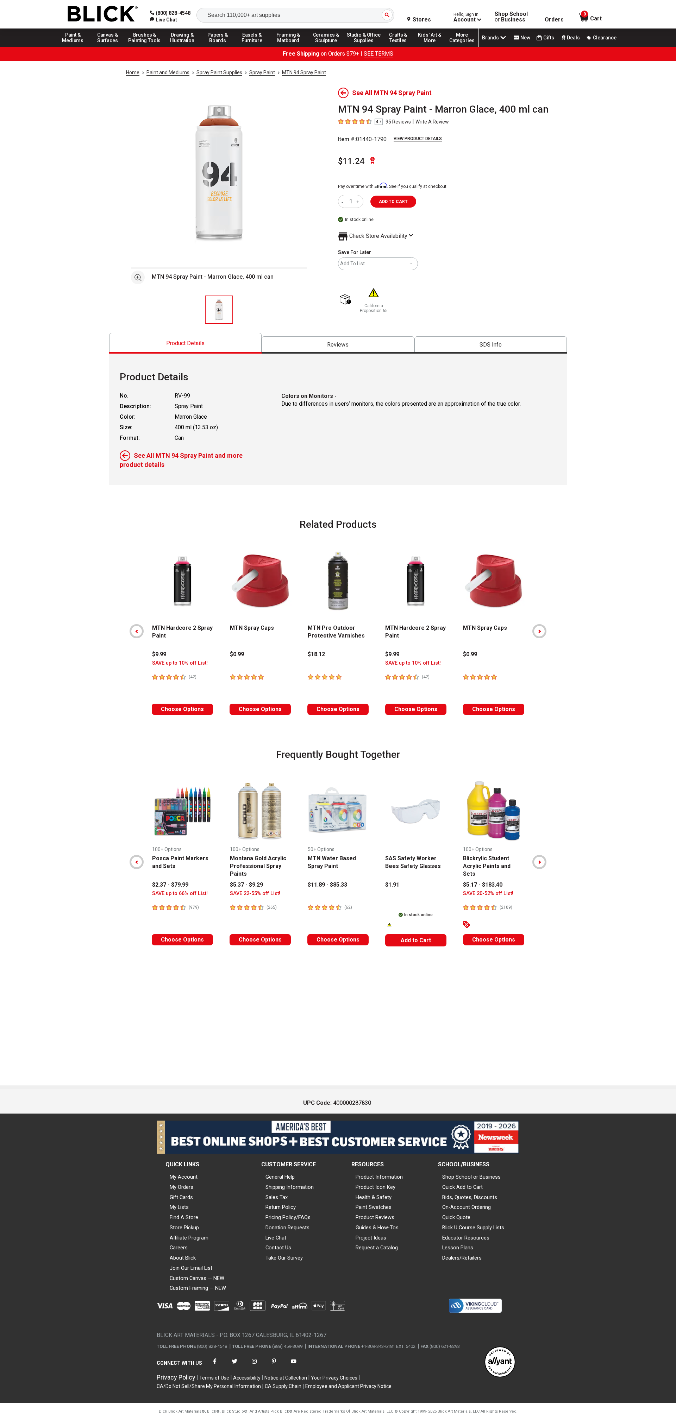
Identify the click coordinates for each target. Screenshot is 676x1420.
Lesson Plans (457, 1247)
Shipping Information (289, 1187)
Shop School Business (511, 17)
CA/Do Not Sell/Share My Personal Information (209, 1386)
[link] (163, 20)
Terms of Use (214, 1378)
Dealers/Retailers (462, 1258)
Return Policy (280, 1207)
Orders (554, 20)
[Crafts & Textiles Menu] (401, 46)
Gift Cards (181, 1197)
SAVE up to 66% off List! (180, 893)
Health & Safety (374, 1197)
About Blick (183, 1258)
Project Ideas (371, 1238)
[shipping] (346, 300)
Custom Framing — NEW (198, 1288)
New (525, 37)
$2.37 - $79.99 (170, 884)
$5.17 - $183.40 (482, 884)
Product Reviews (375, 1217)
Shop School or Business (471, 1177)
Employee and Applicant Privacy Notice (348, 1386)
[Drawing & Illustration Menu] (182, 46)
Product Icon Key (375, 1187)
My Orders (181, 1187)
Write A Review (432, 122)
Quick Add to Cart (462, 1187)
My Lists (179, 1207)
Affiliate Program (189, 1238)
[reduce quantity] (344, 201)
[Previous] (137, 631)
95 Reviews (398, 122)
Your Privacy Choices (334, 1378)
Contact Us (278, 1247)
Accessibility (247, 1378)
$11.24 (351, 161)
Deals (573, 37)
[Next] (539, 631)
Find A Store (184, 1217)
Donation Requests (287, 1227)
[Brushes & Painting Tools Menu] (144, 46)
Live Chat (275, 1238)
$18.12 (316, 654)
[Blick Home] (103, 14)
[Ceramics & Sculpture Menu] (326, 46)
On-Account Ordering (466, 1207)
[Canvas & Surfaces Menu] (108, 46)
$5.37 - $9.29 (246, 884)
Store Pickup (184, 1227)
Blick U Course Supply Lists (473, 1227)
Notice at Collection (285, 1378)
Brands (490, 37)
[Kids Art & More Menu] (432, 46)
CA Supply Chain (283, 1386)
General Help (280, 1177)
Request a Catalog (377, 1247)
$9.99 (159, 654)
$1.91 (392, 884)
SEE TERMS (378, 53)
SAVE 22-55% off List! (255, 893)
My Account (184, 1177)
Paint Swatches (374, 1207)
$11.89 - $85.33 (327, 884)
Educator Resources (465, 1238)
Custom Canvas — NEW (197, 1278)
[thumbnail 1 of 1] (219, 310)
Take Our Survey (284, 1258)
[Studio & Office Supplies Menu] (363, 46)
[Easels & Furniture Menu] (253, 46)
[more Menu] (462, 46)
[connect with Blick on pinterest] (274, 1365)
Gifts (548, 37)
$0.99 (237, 654)
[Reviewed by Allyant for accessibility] (500, 1362)
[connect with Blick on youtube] (294, 1365)
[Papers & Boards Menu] (220, 46)
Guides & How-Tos (377, 1227)
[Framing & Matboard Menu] (288, 46)
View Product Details (418, 138)
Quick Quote (456, 1217)
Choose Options (182, 709)
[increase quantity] (358, 201)
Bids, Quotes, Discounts (469, 1197)
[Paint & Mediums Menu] (75, 46)
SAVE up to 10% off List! (180, 663)
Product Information (379, 1177)
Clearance (604, 37)
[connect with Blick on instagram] (254, 1365)
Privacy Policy (176, 1377)
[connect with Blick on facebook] (215, 1365)
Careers (179, 1247)
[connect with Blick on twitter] (234, 1365)
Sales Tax (276, 1197)
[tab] (185, 343)
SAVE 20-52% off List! (488, 893)
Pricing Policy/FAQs (288, 1217)
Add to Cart (416, 940)
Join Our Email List (191, 1268)
